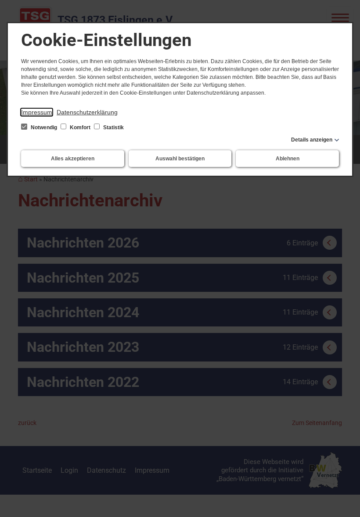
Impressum (36, 112)
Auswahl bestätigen (180, 159)
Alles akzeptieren (72, 159)
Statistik (113, 127)
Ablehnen (287, 159)
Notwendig (43, 127)
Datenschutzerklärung (87, 112)
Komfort (80, 127)
